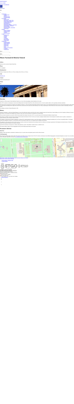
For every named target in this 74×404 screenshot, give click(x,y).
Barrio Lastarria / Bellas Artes (8, 21)
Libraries (5, 36)
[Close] (0, 12)
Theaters (5, 37)
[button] (37, 146)
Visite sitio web (2, 75)
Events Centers (6, 40)
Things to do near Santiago (8, 47)
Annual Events (6, 49)
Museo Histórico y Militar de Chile (7, 160)
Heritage (3, 29)
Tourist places (4, 13)
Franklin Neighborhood (8, 22)
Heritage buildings (7, 31)
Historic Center (6, 19)
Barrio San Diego (7, 26)
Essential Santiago (7, 42)
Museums (5, 35)
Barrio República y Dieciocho (9, 25)
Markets (5, 15)
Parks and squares (7, 16)
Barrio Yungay (6, 28)
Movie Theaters (6, 39)
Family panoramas (7, 43)
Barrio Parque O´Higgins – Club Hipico (10, 24)
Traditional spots (6, 14)
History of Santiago (7, 30)
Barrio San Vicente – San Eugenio (9, 27)
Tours (5, 46)
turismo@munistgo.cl (3, 1)
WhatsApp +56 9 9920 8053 (4, 4)
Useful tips (5, 48)
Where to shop (6, 45)
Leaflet (64, 156)
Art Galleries (6, 38)
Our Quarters (4, 18)
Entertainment (12, 157)
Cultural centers (6, 34)
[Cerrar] (1, 179)
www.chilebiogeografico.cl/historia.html (21, 136)
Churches (5, 32)
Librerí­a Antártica (5, 161)
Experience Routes (7, 17)
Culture (6, 157)
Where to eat (6, 44)
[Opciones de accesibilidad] (1, 6)
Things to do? (4, 41)
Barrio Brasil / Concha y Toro (8, 20)
